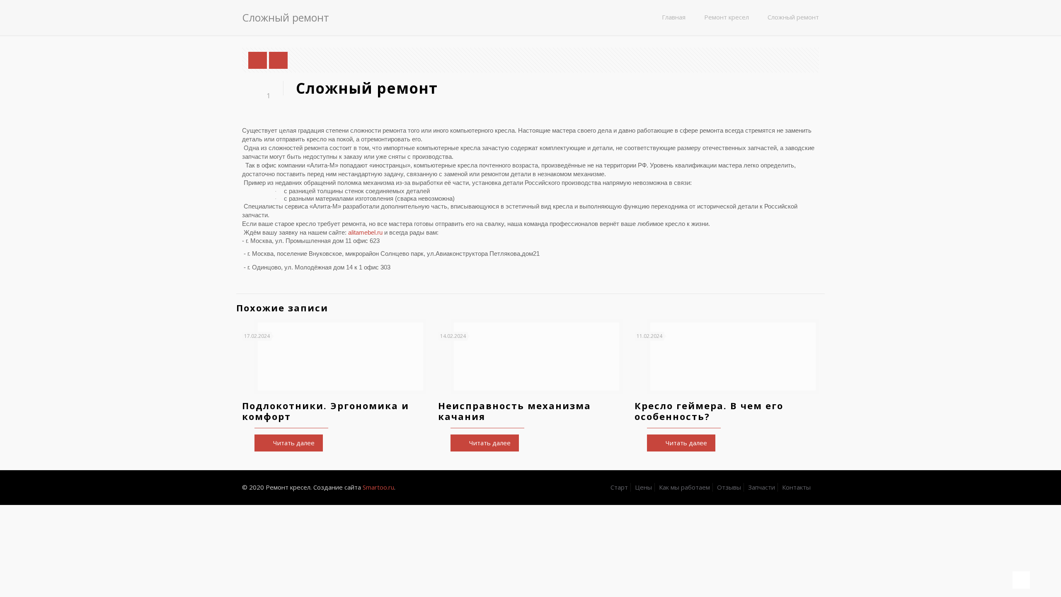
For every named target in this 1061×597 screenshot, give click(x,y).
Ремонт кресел (726, 17)
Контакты (796, 487)
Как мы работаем (684, 487)
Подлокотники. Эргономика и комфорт (325, 410)
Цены (643, 487)
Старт (619, 487)
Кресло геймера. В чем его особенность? (709, 410)
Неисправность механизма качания (514, 410)
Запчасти (761, 487)
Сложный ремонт (793, 17)
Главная (674, 17)
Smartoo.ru (378, 487)
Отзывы (729, 487)
